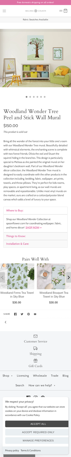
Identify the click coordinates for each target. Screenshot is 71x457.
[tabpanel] (35, 223)
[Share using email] (35, 314)
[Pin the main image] (28, 314)
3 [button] (33, 97)
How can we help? (42, 385)
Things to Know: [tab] (16, 236)
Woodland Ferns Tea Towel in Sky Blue (17, 294)
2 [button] (30, 97)
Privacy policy (12, 450)
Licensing (23, 375)
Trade (54, 375)
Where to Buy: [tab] (14, 210)
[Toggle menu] (4, 10)
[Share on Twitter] (22, 314)
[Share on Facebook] (15, 314)
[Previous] (5, 322)
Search (20, 385)
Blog (65, 375)
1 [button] (26, 97)
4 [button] (37, 97)
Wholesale (40, 375)
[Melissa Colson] (35, 11)
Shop (8, 375)
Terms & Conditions (31, 450)
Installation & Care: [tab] (17, 243)
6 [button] (44, 97)
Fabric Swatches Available (35, 19)
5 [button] (41, 97)
